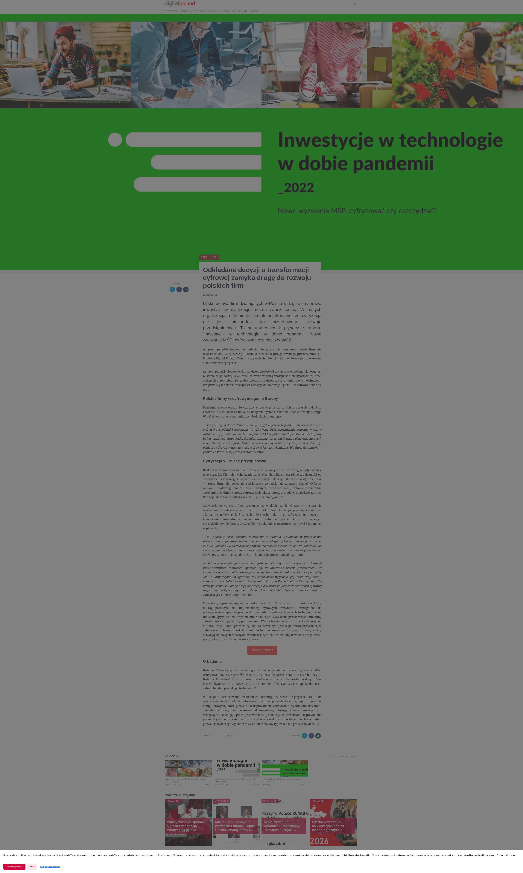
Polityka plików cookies (50, 867)
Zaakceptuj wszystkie (14, 867)
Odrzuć (32, 867)
